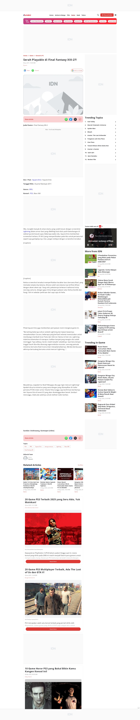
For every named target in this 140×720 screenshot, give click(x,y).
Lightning (26, 231)
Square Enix (36, 180)
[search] (98, 15)
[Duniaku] (27, 15)
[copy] (80, 119)
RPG (31, 189)
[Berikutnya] (83, 476)
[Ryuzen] (25, 458)
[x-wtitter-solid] (75, 119)
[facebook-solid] (70, 119)
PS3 (31, 193)
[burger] (115, 15)
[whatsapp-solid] (66, 119)
